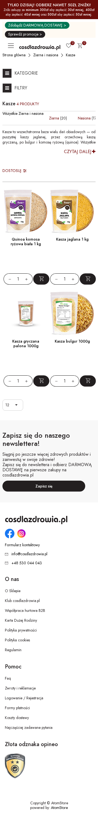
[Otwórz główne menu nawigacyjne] (12, 45)
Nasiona (84, 118)
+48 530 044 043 (26, 563)
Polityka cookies (17, 640)
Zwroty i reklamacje (20, 688)
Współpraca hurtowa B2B (25, 610)
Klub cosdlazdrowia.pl (22, 600)
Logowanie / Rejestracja (24, 698)
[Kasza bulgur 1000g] (72, 313)
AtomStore (59, 807)
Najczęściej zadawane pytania (29, 727)
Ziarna (54, 118)
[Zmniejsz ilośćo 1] (7, 279)
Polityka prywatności (21, 630)
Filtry (20, 88)
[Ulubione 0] (68, 46)
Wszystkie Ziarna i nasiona (23, 113)
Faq (8, 678)
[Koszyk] (80, 46)
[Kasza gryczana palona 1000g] (26, 313)
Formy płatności (17, 708)
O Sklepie (12, 591)
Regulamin (13, 650)
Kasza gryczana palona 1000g (25, 343)
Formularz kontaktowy (22, 545)
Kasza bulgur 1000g (72, 341)
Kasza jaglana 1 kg (72, 239)
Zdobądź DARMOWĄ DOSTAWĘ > (37, 25)
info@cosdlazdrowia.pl (29, 554)
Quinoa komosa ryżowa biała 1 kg (26, 241)
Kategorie (26, 73)
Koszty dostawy (17, 717)
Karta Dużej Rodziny (21, 620)
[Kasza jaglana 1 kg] (72, 211)
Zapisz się (44, 486)
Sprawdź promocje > (25, 34)
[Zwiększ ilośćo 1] (29, 279)
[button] (17, 405)
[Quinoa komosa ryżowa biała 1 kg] (26, 211)
